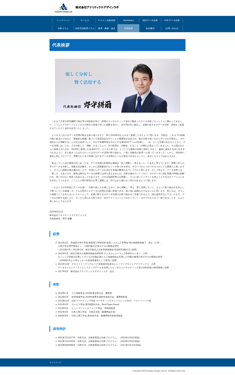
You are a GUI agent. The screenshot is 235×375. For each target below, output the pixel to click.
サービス (85, 20)
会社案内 (150, 28)
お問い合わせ (171, 28)
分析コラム (63, 28)
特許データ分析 (150, 20)
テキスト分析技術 (106, 20)
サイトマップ (55, 362)
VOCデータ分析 (172, 20)
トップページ (63, 20)
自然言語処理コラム (85, 28)
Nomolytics (128, 20)
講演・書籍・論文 (106, 28)
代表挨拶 (128, 28)
